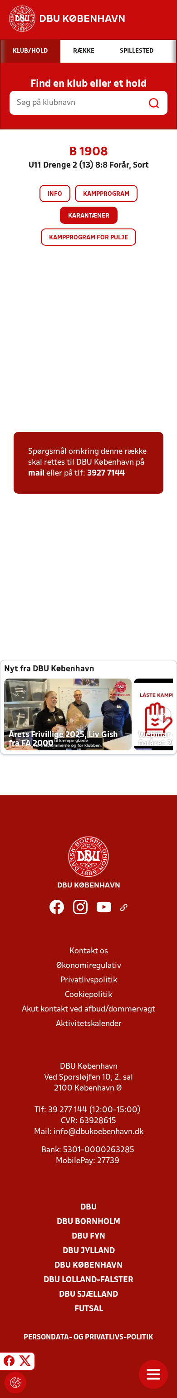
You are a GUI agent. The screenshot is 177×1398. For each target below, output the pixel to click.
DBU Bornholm (88, 1222)
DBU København (88, 1265)
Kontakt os (88, 951)
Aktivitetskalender (89, 1024)
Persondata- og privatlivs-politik (88, 1337)
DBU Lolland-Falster (88, 1280)
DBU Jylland (89, 1251)
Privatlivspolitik (88, 980)
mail (36, 473)
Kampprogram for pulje (88, 238)
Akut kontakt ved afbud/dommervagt (88, 1009)
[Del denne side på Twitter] (25, 1362)
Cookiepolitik (88, 995)
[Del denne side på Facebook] (9, 1362)
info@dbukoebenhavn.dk (98, 1132)
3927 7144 (106, 473)
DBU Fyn (88, 1236)
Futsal (88, 1309)
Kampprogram (106, 194)
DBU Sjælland (88, 1295)
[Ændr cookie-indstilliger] (15, 1382)
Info (55, 194)
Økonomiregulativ (88, 966)
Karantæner (88, 216)
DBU (88, 1207)
